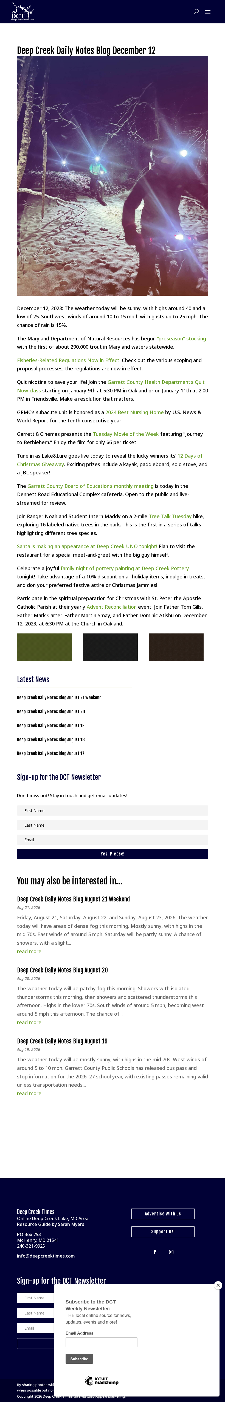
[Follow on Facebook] (155, 1252)
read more (29, 951)
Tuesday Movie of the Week (126, 434)
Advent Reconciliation (112, 606)
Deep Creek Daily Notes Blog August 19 (51, 725)
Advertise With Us (163, 1214)
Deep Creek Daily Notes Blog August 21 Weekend (59, 697)
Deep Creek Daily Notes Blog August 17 (51, 753)
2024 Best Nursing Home (134, 412)
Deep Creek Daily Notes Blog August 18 (51, 739)
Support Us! (163, 1231)
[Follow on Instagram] (171, 1252)
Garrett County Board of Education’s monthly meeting (90, 486)
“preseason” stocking (181, 338)
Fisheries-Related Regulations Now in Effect (68, 360)
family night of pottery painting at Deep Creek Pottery (124, 568)
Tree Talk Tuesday (170, 516)
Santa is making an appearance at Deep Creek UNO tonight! (87, 546)
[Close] (218, 1285)
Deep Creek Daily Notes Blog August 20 (51, 711)
